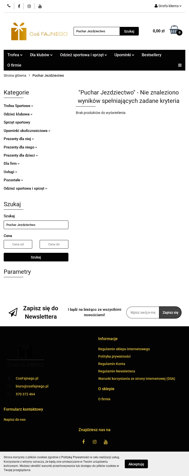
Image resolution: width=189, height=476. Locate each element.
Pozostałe (12, 180)
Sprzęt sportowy (17, 122)
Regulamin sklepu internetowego (124, 349)
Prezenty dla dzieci (20, 155)
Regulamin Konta (111, 364)
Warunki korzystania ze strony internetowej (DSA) (136, 379)
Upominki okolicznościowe (26, 130)
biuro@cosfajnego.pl (32, 386)
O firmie (14, 65)
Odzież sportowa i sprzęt (24, 188)
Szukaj (36, 257)
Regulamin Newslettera (116, 371)
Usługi (9, 172)
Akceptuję (136, 464)
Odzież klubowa (17, 114)
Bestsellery (151, 55)
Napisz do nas (15, 419)
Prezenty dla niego (19, 147)
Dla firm (11, 163)
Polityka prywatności (114, 356)
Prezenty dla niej (18, 139)
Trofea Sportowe (17, 106)
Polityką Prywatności (75, 457)
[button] (108, 339)
